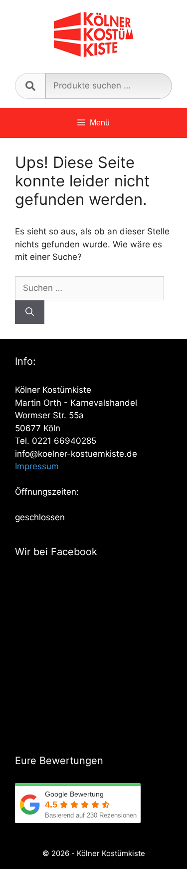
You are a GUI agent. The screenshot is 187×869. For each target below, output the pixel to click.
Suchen (30, 86)
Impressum (37, 466)
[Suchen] (29, 312)
